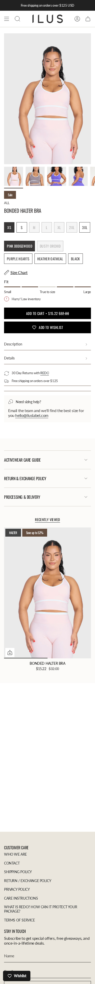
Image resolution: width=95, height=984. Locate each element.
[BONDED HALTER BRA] (47, 592)
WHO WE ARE (15, 854)
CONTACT (12, 863)
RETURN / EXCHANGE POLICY (27, 881)
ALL (7, 203)
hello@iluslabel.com (31, 415)
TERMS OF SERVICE (19, 920)
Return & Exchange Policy (25, 478)
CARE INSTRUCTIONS (21, 898)
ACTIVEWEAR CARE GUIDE (22, 460)
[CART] (88, 19)
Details (9, 358)
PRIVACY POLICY (17, 889)
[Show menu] (7, 19)
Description (13, 344)
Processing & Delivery (22, 497)
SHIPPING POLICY (18, 872)
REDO (44, 373)
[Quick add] (9, 652)
